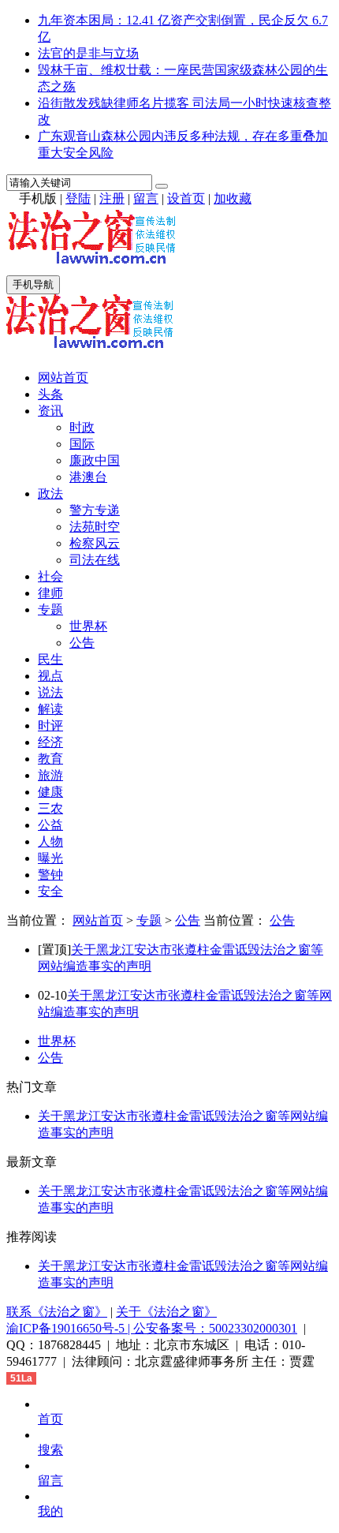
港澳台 (88, 477)
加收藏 (232, 198)
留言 (145, 198)
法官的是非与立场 (88, 53)
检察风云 (94, 543)
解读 (50, 709)
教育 (50, 758)
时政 (82, 427)
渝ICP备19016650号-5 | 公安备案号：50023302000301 (151, 1328)
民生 (50, 659)
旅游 (50, 775)
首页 (50, 1419)
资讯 (50, 410)
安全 (50, 891)
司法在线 (94, 559)
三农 (50, 808)
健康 (50, 791)
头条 (50, 394)
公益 (50, 825)
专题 (50, 609)
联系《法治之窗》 (56, 1311)
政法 (50, 493)
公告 (82, 642)
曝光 (50, 858)
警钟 (50, 874)
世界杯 (88, 626)
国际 (82, 444)
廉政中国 (94, 460)
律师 (50, 593)
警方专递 (94, 510)
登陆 (78, 198)
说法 (50, 692)
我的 (50, 1511)
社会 (50, 576)
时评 (50, 725)
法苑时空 (94, 526)
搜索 (50, 1449)
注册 (112, 198)
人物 (50, 841)
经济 (50, 742)
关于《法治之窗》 (166, 1311)
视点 (50, 675)
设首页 (186, 198)
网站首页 (63, 377)
